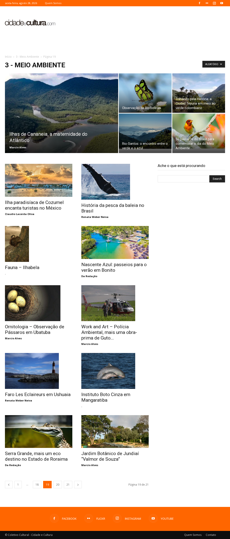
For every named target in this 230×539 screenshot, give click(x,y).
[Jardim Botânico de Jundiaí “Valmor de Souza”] (115, 431)
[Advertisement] (143, 22)
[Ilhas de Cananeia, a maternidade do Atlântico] (61, 122)
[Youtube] (221, 3)
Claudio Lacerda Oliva (19, 214)
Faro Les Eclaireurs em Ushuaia (38, 394)
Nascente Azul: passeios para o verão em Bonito (114, 267)
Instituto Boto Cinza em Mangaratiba (105, 397)
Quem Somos (53, 3)
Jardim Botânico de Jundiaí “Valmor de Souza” (110, 456)
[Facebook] (199, 3)
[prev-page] (9, 484)
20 (57, 484)
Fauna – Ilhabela (22, 267)
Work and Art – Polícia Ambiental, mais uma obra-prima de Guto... (109, 332)
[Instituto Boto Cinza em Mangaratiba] (115, 371)
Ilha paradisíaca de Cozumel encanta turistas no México (34, 205)
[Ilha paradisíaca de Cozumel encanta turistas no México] (38, 180)
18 (37, 484)
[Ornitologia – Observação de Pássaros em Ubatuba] (38, 303)
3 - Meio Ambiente (27, 57)
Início (8, 57)
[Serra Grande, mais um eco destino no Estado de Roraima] (38, 431)
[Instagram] (214, 3)
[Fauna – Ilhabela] (38, 244)
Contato (211, 535)
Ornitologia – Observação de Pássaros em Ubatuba (34, 329)
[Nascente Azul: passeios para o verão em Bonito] (115, 242)
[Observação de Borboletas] (145, 92)
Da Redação (89, 276)
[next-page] (78, 484)
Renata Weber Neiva (94, 217)
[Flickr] (206, 3)
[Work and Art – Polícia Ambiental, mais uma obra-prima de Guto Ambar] (115, 303)
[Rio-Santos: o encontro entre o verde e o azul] (145, 131)
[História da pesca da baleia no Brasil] (115, 182)
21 (68, 484)
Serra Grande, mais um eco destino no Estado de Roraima (36, 456)
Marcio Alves (17, 147)
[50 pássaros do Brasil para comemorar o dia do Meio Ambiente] (198, 131)
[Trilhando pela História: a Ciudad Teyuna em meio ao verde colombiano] (198, 92)
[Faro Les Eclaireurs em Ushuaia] (38, 371)
